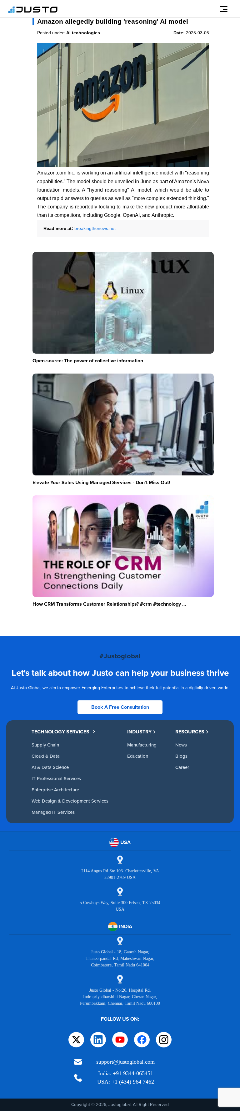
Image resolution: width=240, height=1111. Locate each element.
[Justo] (33, 11)
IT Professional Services (56, 778)
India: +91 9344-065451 (125, 1073)
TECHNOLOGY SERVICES (60, 731)
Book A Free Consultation (120, 707)
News (181, 744)
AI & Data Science (50, 767)
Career (182, 767)
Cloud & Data (46, 756)
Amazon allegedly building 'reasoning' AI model (112, 21)
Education (137, 756)
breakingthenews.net (95, 228)
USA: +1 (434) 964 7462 (125, 1082)
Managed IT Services (53, 812)
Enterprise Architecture (55, 789)
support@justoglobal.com (125, 1062)
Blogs (181, 756)
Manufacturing (142, 744)
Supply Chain (45, 744)
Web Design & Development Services (70, 801)
